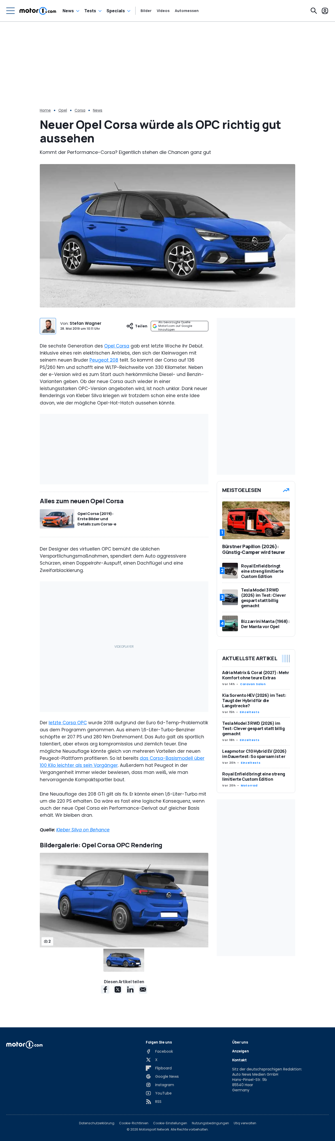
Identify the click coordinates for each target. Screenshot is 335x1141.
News (68, 11)
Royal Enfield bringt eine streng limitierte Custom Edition (253, 776)
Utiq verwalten (245, 1123)
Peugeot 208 (104, 360)
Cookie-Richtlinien (133, 1123)
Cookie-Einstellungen (170, 1123)
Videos (163, 10)
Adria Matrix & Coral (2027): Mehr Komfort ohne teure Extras (255, 675)
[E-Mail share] (143, 989)
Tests (90, 11)
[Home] (37, 10)
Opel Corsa (116, 346)
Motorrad (249, 785)
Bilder (146, 10)
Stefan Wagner (85, 323)
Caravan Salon (253, 684)
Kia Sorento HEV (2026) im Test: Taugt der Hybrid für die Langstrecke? (254, 700)
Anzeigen (240, 1051)
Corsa (80, 110)
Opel (62, 110)
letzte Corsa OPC (68, 723)
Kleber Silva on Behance (83, 830)
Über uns (240, 1042)
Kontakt (239, 1059)
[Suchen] (314, 11)
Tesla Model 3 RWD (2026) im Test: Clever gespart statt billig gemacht (253, 728)
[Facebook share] (105, 989)
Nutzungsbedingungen (210, 1123)
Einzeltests (249, 712)
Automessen (187, 10)
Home (45, 110)
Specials (116, 11)
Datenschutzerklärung (96, 1123)
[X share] (118, 989)
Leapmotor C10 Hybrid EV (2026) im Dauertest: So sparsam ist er (254, 753)
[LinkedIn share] (130, 989)
